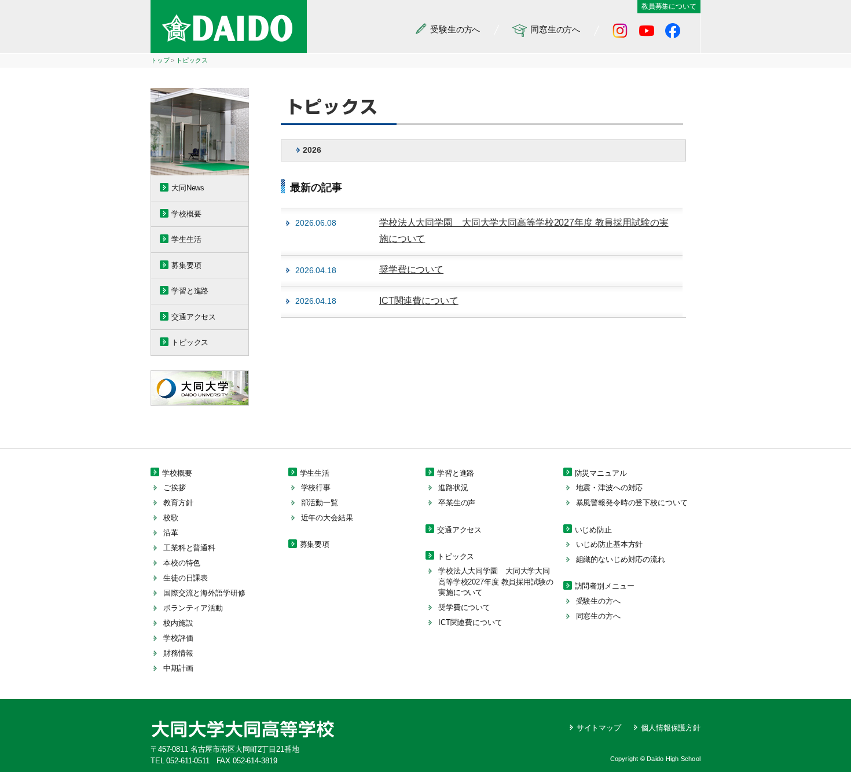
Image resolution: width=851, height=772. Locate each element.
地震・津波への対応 (609, 487)
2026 (312, 150)
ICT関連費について (418, 301)
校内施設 (178, 623)
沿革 (170, 532)
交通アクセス (193, 317)
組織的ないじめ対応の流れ (620, 559)
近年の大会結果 (327, 517)
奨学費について (411, 269)
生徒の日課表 (185, 578)
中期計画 (178, 668)
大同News (187, 187)
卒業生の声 (456, 502)
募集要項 (186, 265)
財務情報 (178, 653)
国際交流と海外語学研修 (204, 593)
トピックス (191, 60)
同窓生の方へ (598, 616)
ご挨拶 (174, 487)
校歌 (170, 517)
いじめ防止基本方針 (609, 544)
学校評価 (178, 638)
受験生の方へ (598, 601)
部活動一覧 (319, 502)
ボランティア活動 (193, 608)
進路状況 (453, 487)
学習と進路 (189, 290)
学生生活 (186, 239)
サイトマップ (599, 727)
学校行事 (316, 487)
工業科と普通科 (189, 547)
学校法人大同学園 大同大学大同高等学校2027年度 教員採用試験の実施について (495, 581)
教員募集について (668, 6)
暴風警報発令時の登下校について (632, 502)
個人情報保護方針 (670, 727)
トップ (160, 60)
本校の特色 (181, 562)
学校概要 (186, 213)
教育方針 (178, 502)
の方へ (455, 29)
